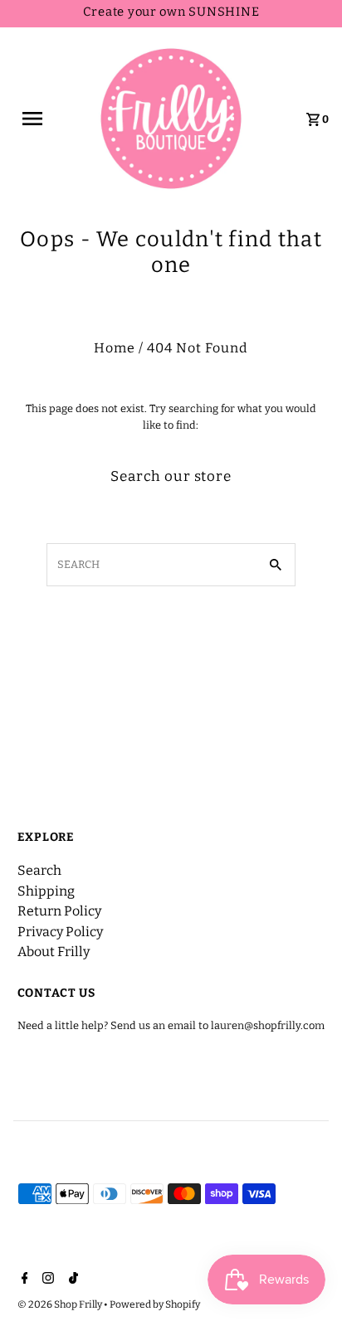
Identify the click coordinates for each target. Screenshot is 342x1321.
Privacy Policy (60, 932)
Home (114, 348)
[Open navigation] (42, 118)
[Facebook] (22, 1279)
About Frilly (53, 951)
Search (39, 870)
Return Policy (59, 911)
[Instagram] (46, 1279)
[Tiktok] (71, 1279)
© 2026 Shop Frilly (60, 1304)
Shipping (46, 891)
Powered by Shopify (155, 1304)
